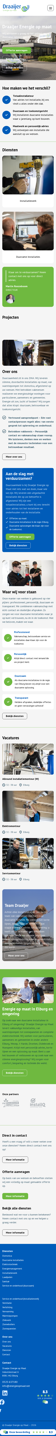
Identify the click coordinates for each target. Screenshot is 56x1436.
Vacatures (7, 1345)
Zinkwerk (6, 1320)
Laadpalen (7, 1277)
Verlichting (7, 1307)
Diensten (6, 1350)
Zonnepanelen (9, 1328)
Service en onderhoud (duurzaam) (18, 1285)
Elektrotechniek (10, 1264)
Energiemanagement (12, 1268)
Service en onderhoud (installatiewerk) (20, 1298)
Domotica (7, 1255)
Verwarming (7, 1311)
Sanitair (5, 1281)
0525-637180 (10, 1382)
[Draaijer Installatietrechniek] (28, 1434)
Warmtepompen (10, 1315)
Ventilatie (7, 1302)
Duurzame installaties (28, 256)
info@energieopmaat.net (16, 1386)
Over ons (6, 1341)
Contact (6, 1354)
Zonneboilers (8, 1324)
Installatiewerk (28, 200)
